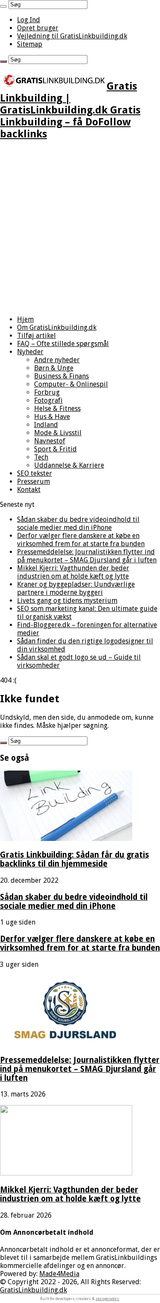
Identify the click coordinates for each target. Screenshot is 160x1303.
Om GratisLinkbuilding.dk (56, 327)
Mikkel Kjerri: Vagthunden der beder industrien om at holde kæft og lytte (73, 572)
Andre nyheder (57, 360)
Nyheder (30, 352)
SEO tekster (34, 473)
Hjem (25, 319)
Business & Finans (61, 376)
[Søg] (3, 6)
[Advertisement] (80, 228)
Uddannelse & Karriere (69, 465)
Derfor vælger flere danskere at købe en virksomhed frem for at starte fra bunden (81, 540)
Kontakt (29, 490)
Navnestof (49, 441)
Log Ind (28, 20)
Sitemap (29, 44)
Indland (46, 425)
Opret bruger (37, 28)
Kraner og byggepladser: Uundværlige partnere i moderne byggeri (76, 588)
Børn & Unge (53, 368)
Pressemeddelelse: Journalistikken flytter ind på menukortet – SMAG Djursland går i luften (87, 556)
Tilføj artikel (36, 336)
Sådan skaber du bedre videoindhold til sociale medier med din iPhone (78, 523)
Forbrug (47, 392)
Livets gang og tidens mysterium (67, 600)
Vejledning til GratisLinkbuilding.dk (72, 36)
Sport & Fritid (55, 449)
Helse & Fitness (57, 408)
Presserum (33, 481)
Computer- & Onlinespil (71, 384)
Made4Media (59, 1274)
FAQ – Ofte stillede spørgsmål (63, 344)
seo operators (107, 1299)
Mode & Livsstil (57, 433)
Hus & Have (52, 417)
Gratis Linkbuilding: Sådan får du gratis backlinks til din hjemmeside (74, 859)
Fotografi (48, 400)
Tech (41, 457)
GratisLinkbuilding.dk (33, 1290)
